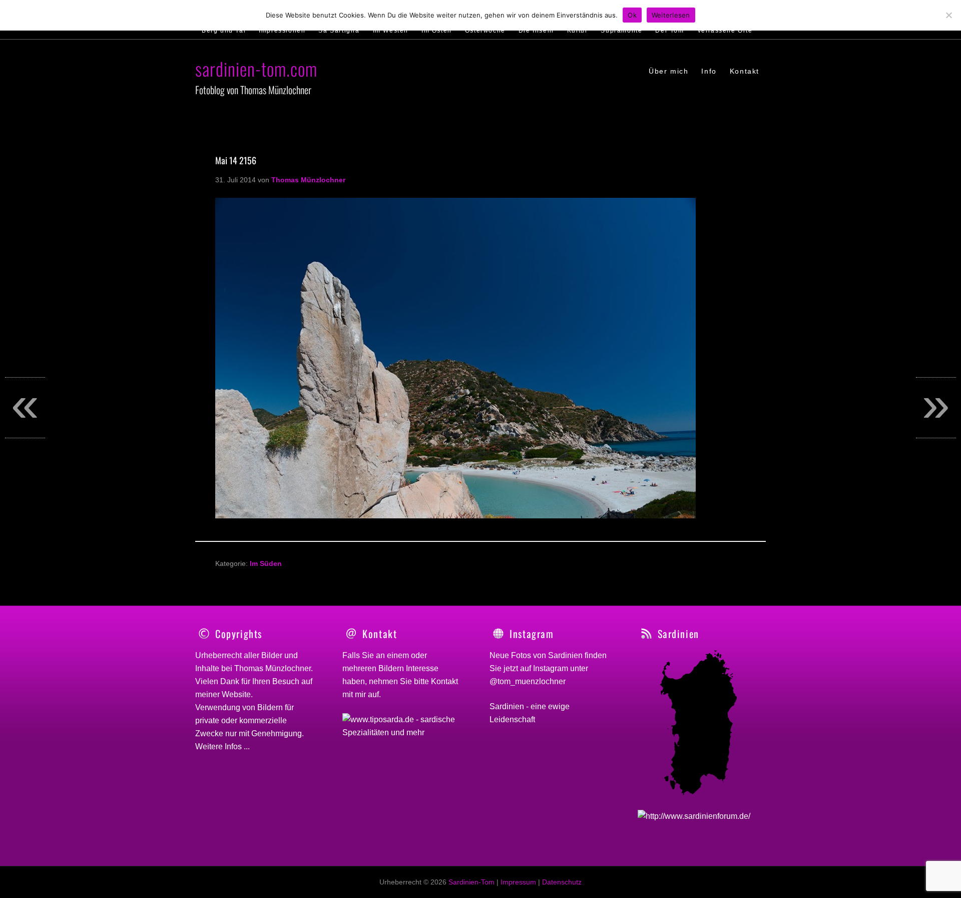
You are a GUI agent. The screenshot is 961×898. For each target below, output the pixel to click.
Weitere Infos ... (222, 746)
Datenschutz (562, 882)
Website (236, 694)
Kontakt (444, 681)
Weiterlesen (671, 15)
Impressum (518, 882)
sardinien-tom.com (256, 68)
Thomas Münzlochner (272, 668)
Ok (632, 15)
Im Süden (266, 563)
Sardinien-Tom (471, 882)
